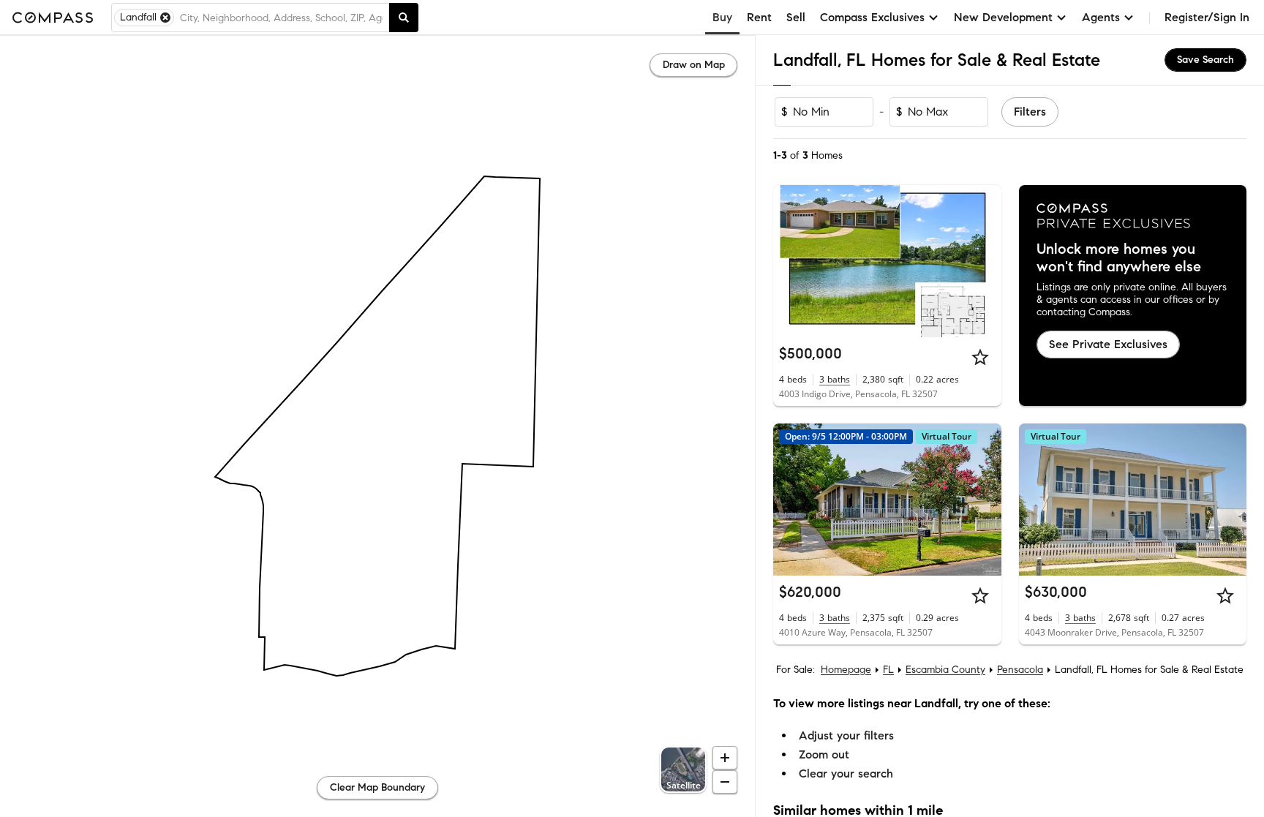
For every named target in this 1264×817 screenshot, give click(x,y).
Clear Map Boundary (377, 787)
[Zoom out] (724, 782)
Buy (722, 17)
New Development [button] (1003, 17)
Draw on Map (694, 65)
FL (888, 669)
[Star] (980, 357)
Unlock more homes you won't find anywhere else (1119, 258)
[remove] (165, 17)
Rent (759, 17)
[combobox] (281, 17)
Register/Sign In (1207, 17)
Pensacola (1020, 669)
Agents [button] (1101, 17)
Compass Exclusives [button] (872, 17)
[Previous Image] (790, 261)
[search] (403, 17)
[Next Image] (984, 261)
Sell (795, 17)
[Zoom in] (724, 757)
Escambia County (945, 669)
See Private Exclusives (1108, 344)
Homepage (846, 669)
